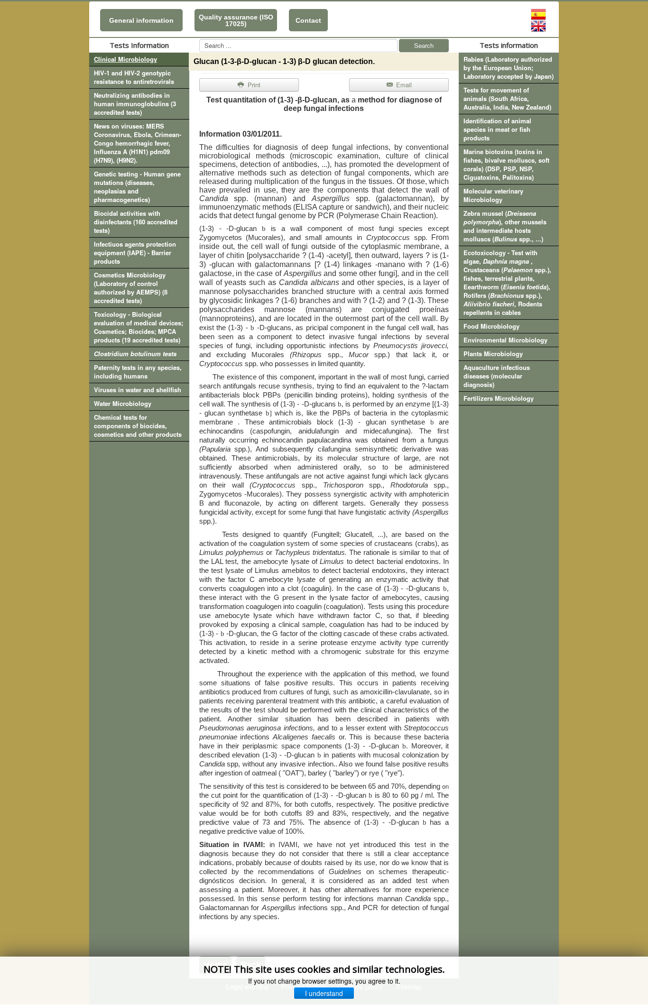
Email (403, 84)
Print (253, 84)
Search (424, 45)
